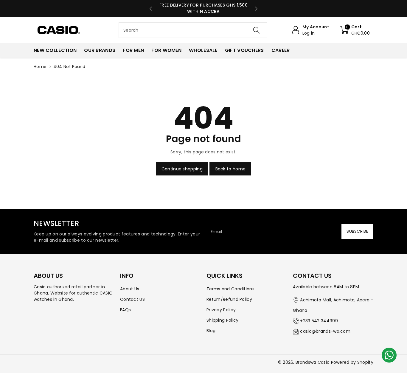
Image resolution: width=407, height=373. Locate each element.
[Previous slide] (151, 8)
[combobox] (193, 30)
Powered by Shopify (352, 362)
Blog (210, 331)
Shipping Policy (222, 320)
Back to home (230, 169)
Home (40, 67)
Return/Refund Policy (229, 299)
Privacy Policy (221, 310)
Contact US (132, 299)
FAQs (125, 310)
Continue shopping (182, 169)
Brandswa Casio (313, 362)
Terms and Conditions (230, 289)
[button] (355, 30)
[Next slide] (256, 8)
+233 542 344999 (319, 321)
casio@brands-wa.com (325, 331)
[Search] (256, 30)
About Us (129, 289)
